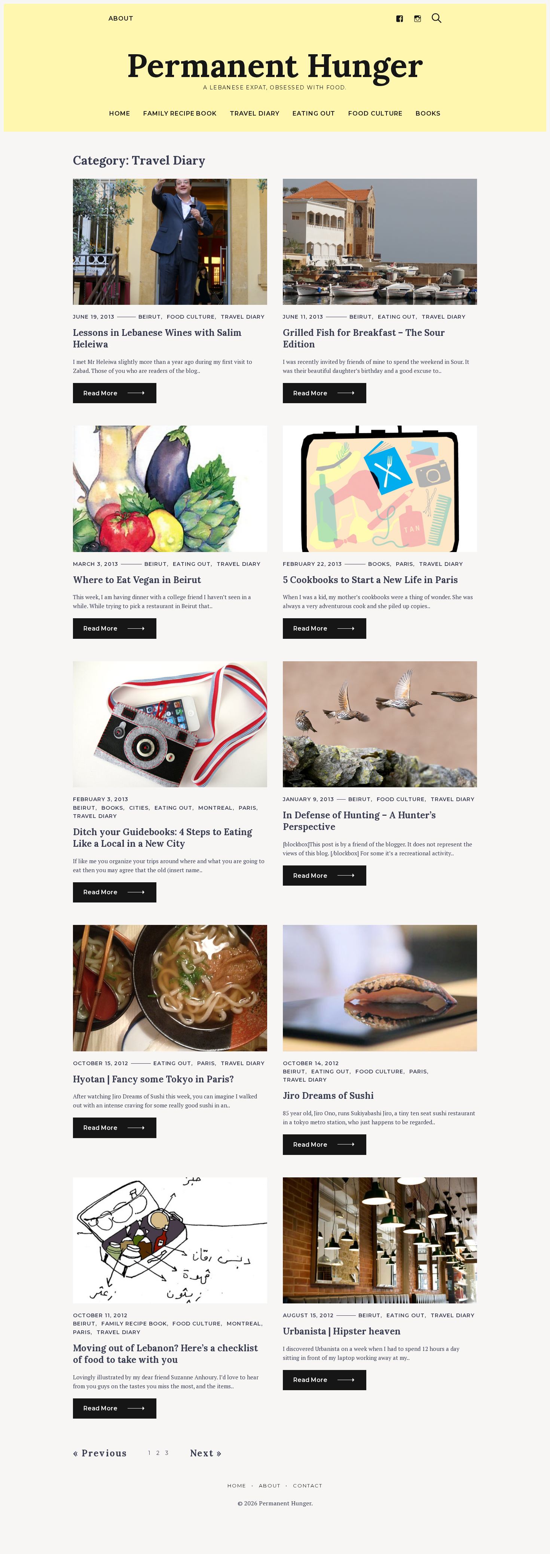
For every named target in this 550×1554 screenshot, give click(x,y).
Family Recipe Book (180, 113)
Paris (404, 564)
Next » (206, 1453)
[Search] (436, 18)
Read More (100, 393)
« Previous (100, 1453)
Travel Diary (254, 113)
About (121, 18)
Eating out (314, 113)
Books (428, 113)
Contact (308, 1486)
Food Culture (375, 113)
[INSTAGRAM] (417, 18)
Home (119, 113)
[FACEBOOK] (399, 18)
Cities (139, 807)
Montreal (215, 807)
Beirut (149, 316)
